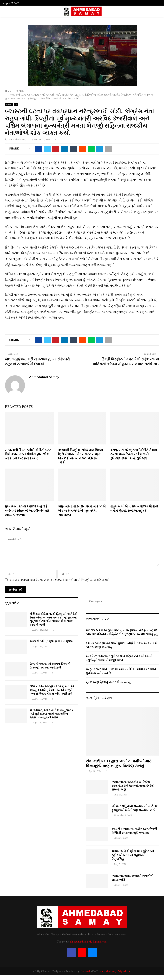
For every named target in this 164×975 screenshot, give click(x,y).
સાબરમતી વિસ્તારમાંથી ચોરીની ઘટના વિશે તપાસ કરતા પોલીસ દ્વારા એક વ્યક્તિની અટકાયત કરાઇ (28, 454)
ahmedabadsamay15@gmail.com (88, 941)
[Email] (92, 952)
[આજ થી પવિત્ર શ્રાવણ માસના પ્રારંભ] (16, 647)
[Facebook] (71, 952)
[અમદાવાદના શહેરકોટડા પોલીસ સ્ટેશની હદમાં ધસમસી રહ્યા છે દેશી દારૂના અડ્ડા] (97, 787)
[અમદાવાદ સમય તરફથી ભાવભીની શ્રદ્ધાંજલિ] (97, 881)
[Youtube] (82, 952)
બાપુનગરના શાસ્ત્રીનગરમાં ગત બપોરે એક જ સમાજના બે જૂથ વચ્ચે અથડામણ (82, 510)
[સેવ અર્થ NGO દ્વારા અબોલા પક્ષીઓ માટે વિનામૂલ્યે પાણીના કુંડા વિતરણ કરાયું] (122, 731)
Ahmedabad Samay (17, 139)
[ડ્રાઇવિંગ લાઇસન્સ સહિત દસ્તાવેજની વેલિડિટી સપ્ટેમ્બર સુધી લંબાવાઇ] (97, 834)
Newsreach (85, 971)
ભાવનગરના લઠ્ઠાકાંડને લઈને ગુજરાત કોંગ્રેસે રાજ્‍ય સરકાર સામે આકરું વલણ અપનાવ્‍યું (121, 645)
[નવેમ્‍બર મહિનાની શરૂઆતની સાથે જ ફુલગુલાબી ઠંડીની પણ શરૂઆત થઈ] (97, 811)
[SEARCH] (155, 601)
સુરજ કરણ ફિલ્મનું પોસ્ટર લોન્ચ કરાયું (108, 682)
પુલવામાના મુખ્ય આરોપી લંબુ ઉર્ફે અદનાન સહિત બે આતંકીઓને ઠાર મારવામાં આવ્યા (27, 510)
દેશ (16, 104)
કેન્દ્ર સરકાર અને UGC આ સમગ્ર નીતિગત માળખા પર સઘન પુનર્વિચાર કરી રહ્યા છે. (121, 671)
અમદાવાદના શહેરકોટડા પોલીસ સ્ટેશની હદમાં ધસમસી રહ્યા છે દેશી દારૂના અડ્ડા (133, 785)
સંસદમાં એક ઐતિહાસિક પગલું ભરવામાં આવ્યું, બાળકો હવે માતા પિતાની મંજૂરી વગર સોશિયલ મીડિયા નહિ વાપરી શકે (52, 690)
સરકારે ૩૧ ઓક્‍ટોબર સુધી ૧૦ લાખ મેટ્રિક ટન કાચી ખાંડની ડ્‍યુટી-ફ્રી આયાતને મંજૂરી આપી (119, 658)
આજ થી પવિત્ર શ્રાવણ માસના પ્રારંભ (51, 641)
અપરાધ (9, 104)
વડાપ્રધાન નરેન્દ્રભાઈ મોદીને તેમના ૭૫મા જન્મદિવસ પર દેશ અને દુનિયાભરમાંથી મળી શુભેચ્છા (133, 454)
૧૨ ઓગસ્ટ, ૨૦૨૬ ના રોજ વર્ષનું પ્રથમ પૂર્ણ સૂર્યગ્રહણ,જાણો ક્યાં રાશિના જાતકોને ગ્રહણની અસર (52, 714)
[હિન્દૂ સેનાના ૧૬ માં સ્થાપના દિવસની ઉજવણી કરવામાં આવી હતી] (16, 669)
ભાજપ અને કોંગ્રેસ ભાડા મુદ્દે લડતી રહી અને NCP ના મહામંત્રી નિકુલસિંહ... (133, 855)
